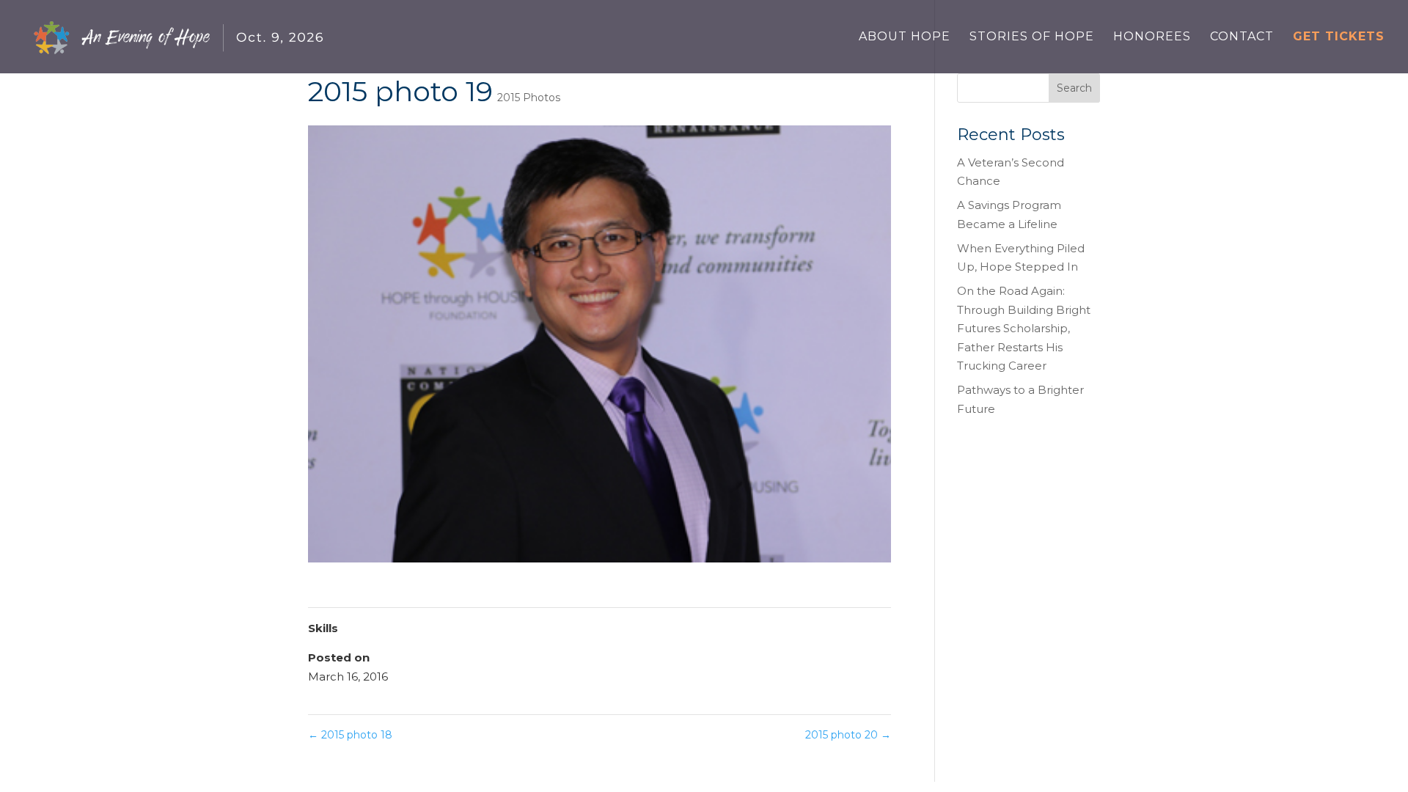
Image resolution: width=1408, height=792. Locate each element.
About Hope (904, 37)
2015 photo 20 (848, 734)
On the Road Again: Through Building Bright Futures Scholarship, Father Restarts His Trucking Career (1023, 328)
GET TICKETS (1339, 37)
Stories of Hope (1031, 37)
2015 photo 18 (350, 734)
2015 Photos (528, 97)
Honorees (1152, 37)
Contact (1242, 37)
